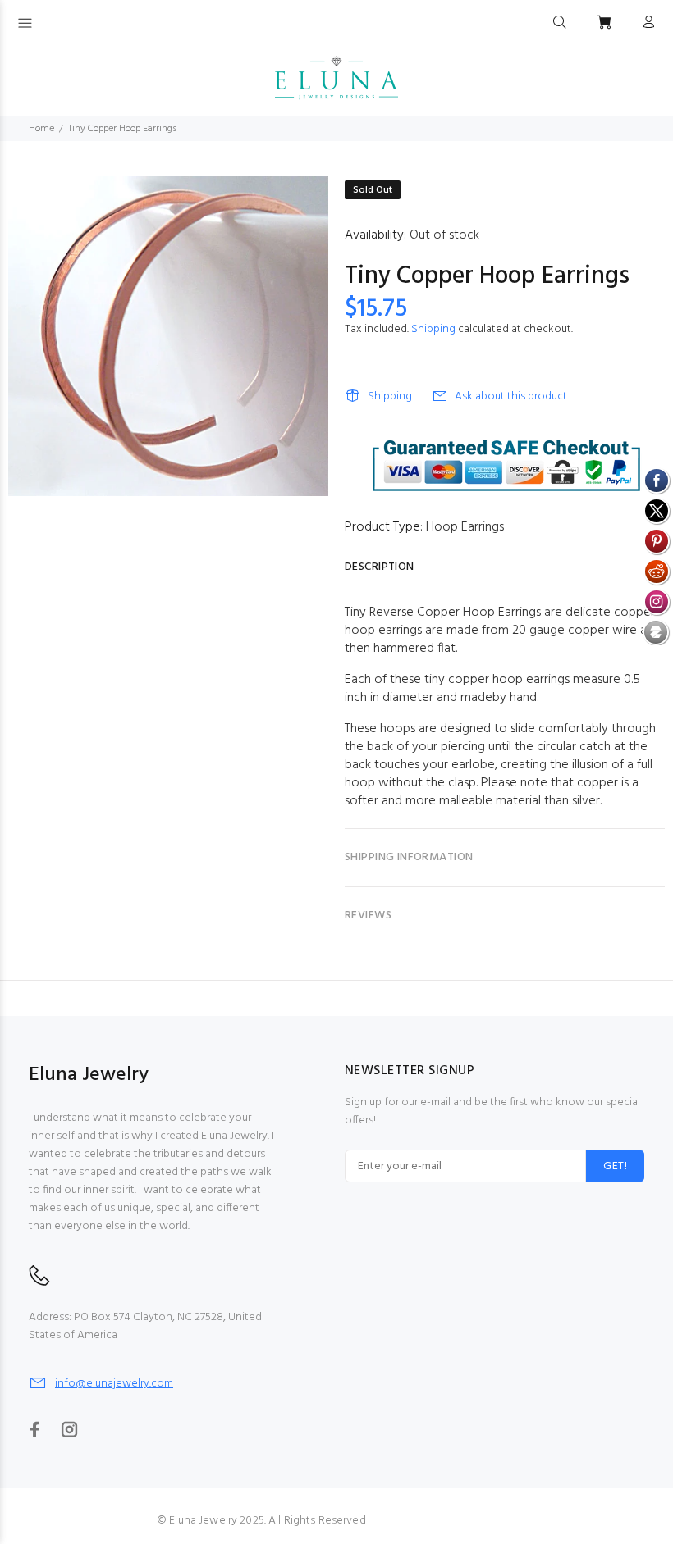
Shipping (433, 329)
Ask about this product (511, 396)
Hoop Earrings (465, 527)
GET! (615, 1166)
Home (41, 129)
